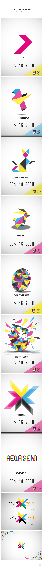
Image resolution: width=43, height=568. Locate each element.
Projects (2, 2)
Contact (6, 2)
